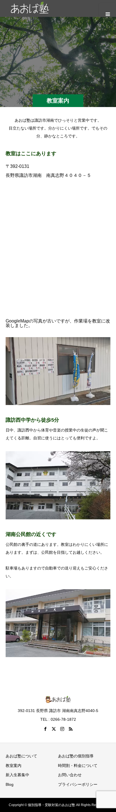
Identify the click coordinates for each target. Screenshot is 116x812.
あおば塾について (21, 756)
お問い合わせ (70, 775)
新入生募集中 (17, 775)
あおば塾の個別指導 (75, 756)
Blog (10, 784)
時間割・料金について (77, 765)
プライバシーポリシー (77, 784)
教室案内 (13, 765)
